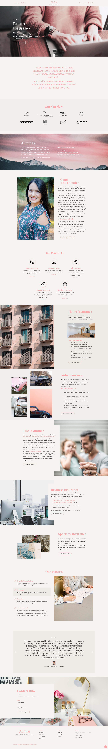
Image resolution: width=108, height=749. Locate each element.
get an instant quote (67, 413)
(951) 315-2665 (78, 737)
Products (23, 3)
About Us (16, 3)
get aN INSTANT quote (23, 712)
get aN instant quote (75, 362)
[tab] (32, 583)
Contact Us (91, 3)
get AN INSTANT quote (19, 42)
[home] (54, 3)
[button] (15, 652)
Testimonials (82, 3)
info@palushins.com (79, 735)
